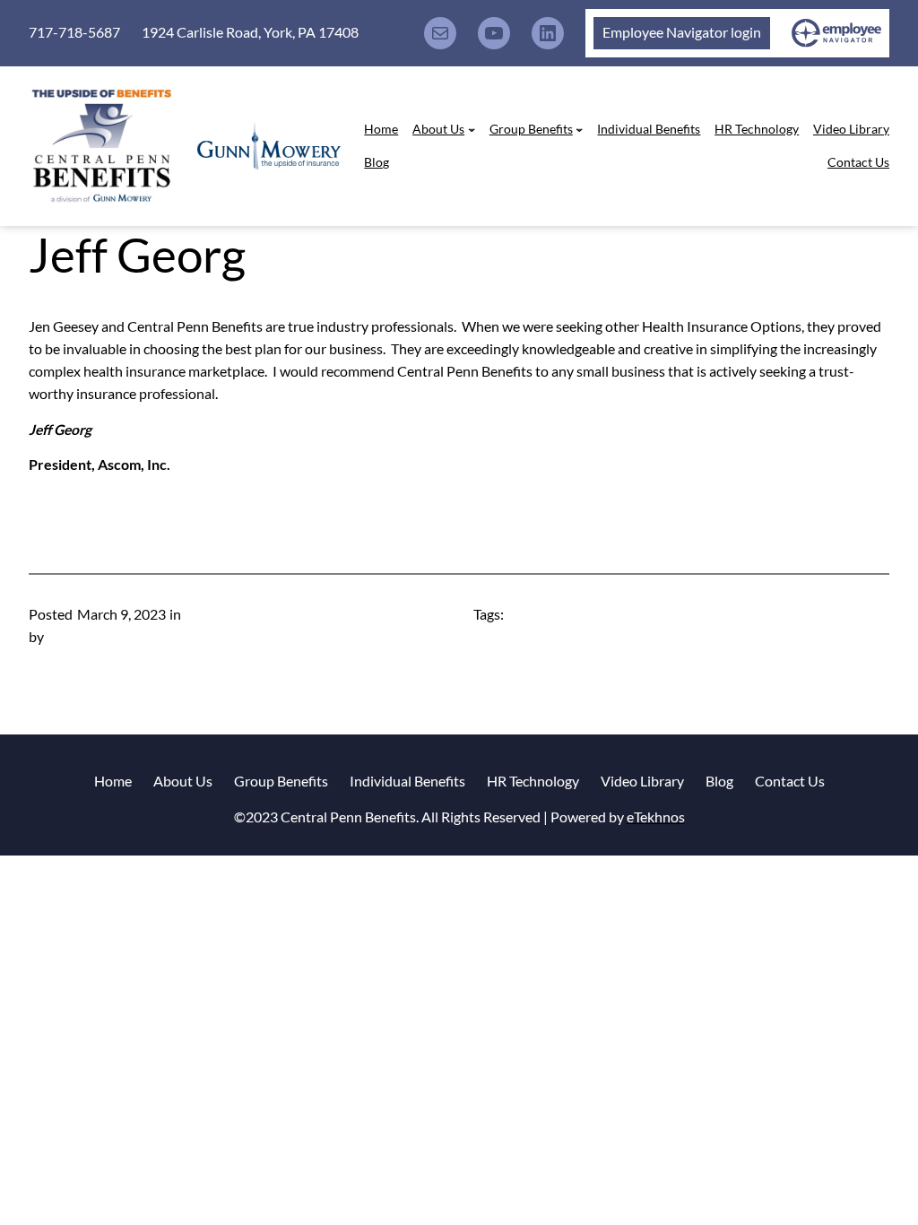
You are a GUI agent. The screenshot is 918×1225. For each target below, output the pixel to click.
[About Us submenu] (471, 129)
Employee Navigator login (681, 32)
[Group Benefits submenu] (579, 129)
